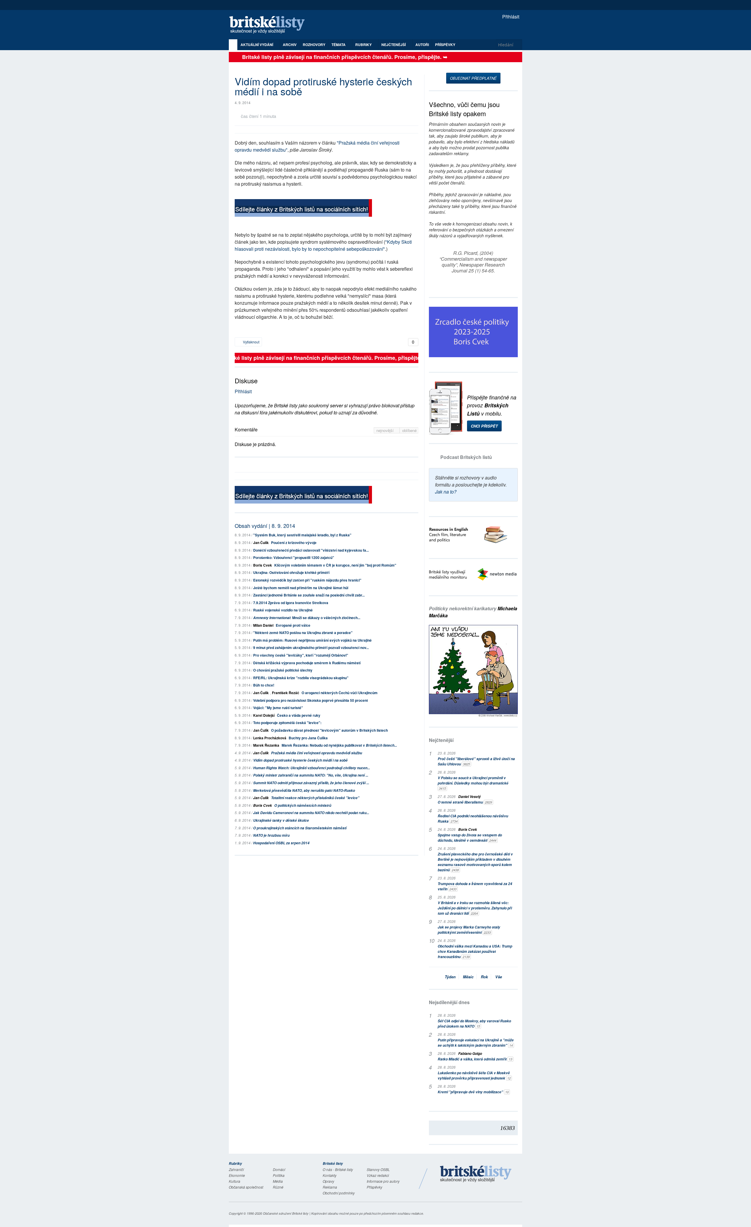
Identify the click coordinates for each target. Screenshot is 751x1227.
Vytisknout (250, 341)
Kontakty (329, 1175)
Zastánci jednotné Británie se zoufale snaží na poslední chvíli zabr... (309, 595)
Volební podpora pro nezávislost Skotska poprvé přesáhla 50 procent (310, 700)
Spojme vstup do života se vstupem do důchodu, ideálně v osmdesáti (470, 838)
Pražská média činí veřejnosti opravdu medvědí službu (316, 752)
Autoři (422, 44)
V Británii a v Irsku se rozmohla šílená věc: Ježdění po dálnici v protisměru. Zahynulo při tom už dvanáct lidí (475, 908)
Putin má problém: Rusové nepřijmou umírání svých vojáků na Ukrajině (312, 640)
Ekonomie (237, 1175)
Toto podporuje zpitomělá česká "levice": (287, 722)
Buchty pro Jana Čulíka (308, 737)
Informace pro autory (383, 1181)
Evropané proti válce (293, 625)
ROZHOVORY (314, 44)
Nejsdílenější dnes (449, 1002)
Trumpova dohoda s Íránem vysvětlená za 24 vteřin (475, 886)
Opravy (328, 1181)
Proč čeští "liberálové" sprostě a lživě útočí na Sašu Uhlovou (476, 761)
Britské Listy (476, 1174)
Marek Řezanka (266, 745)
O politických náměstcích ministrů (302, 805)
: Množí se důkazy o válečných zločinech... (306, 617)
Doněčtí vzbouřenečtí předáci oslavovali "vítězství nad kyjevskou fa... (311, 550)
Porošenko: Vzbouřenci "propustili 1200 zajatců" (293, 557)
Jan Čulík (261, 542)
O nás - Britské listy (338, 1169)
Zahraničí (236, 1169)
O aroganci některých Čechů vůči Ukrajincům (340, 692)
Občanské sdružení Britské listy (286, 1213)
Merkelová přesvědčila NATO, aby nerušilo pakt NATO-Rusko (304, 790)
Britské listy (270, 25)
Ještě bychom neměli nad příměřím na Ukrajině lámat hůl (300, 587)
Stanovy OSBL (378, 1169)
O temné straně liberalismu (465, 802)
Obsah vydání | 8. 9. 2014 (265, 525)
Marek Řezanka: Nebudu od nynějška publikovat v (339, 745)
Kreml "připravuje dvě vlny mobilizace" (473, 1091)
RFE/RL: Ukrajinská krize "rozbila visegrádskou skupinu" (301, 677)
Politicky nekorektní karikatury (473, 612)
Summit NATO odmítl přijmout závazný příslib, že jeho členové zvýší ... (311, 782)
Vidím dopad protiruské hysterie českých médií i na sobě (300, 760)
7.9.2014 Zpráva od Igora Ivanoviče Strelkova (290, 602)
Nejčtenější (441, 740)
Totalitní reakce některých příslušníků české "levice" (315, 797)
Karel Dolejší (264, 715)
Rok (484, 976)
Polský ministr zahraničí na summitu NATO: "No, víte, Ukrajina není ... (310, 775)
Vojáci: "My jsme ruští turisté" (278, 707)
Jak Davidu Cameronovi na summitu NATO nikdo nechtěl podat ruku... (311, 812)
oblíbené (409, 430)
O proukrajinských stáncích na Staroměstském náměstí (299, 828)
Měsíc (468, 976)
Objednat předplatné (473, 78)
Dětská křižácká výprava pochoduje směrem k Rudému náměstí (307, 662)
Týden (450, 976)
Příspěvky (445, 44)
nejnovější (385, 430)
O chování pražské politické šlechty (282, 670)
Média (278, 1181)
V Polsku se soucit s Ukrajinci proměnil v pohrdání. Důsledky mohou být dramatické (473, 783)
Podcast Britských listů (466, 457)
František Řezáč (285, 692)
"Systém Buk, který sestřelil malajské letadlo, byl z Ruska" (302, 535)
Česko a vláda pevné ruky (298, 715)
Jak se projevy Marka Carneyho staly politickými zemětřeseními (469, 930)
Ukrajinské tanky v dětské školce (281, 820)
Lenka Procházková (269, 737)
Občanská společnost (246, 1186)
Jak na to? (445, 491)
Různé (278, 1186)
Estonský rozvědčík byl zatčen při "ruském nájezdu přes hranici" (307, 580)
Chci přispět (484, 426)
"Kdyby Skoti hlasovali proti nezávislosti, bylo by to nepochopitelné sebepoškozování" (323, 245)
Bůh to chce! (263, 685)
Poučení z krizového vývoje (294, 542)
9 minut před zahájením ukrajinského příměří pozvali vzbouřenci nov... (311, 647)
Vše (498, 976)
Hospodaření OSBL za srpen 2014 (281, 842)
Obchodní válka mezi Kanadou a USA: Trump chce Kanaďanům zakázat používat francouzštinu (475, 951)
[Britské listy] (303, 208)
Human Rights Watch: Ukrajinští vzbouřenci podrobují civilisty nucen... (311, 767)
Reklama (330, 1186)
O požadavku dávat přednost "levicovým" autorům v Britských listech (329, 730)
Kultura (234, 1181)
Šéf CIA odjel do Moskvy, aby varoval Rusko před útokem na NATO (474, 1023)
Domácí (279, 1169)
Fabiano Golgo (470, 1053)
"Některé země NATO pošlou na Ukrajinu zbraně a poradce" (303, 632)
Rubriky (364, 44)
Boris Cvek (262, 565)
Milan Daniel (263, 625)
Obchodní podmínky (339, 1192)
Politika (279, 1175)
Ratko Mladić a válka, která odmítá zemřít (475, 1059)
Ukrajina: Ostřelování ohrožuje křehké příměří (291, 572)
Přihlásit (510, 16)
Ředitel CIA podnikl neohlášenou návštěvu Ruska (473, 819)
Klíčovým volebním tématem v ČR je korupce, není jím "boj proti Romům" (335, 565)
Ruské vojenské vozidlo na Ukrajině (283, 610)
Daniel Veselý (469, 796)
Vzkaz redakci (378, 1175)
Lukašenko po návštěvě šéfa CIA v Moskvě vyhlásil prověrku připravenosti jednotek (474, 1075)
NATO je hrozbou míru (271, 835)
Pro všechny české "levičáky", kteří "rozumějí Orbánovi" (300, 655)
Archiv (290, 44)
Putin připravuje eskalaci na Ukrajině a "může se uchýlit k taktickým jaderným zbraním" (476, 1043)
